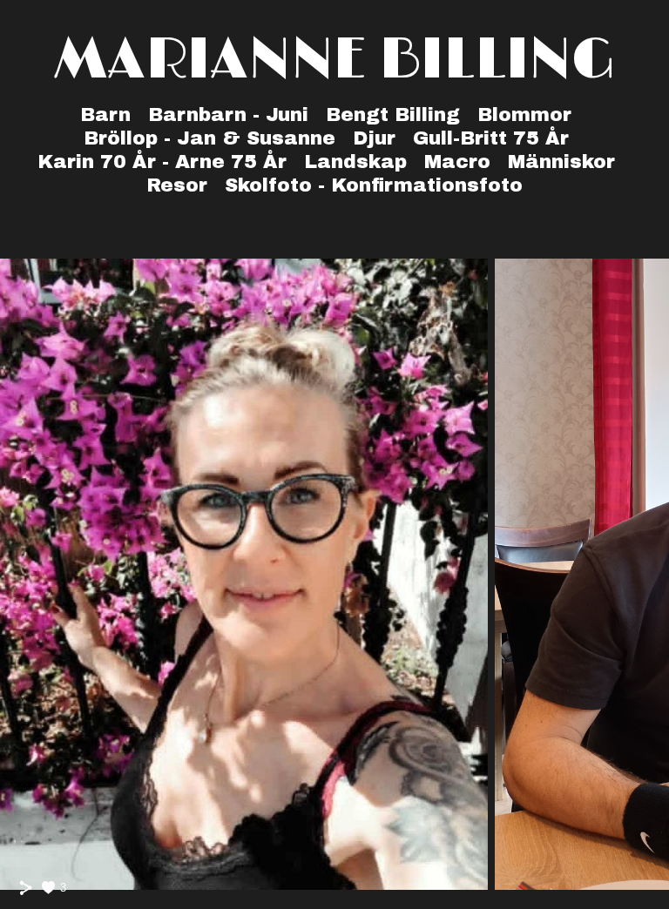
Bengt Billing (393, 114)
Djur (374, 138)
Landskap (355, 162)
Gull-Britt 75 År (491, 138)
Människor (561, 162)
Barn (105, 114)
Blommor (524, 114)
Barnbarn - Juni (228, 114)
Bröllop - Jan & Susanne (209, 138)
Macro (457, 162)
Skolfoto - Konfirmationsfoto (374, 185)
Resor (176, 185)
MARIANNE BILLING (335, 60)
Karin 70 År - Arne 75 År (162, 162)
